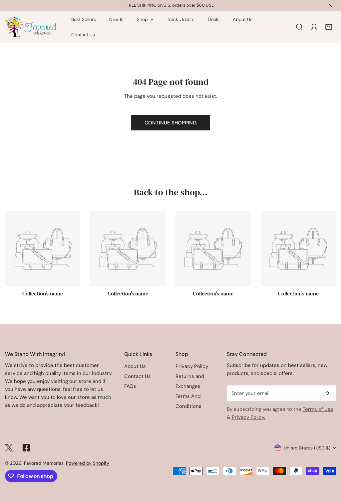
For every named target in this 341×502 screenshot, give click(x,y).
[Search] (299, 27)
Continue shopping (170, 122)
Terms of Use (318, 409)
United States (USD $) (307, 448)
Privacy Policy (191, 366)
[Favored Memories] (31, 27)
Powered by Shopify (87, 463)
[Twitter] (9, 447)
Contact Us (137, 376)
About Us (135, 366)
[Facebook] (26, 447)
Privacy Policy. (248, 417)
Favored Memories (44, 463)
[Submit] (327, 393)
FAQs (130, 386)
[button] (328, 27)
